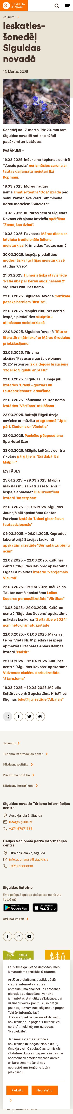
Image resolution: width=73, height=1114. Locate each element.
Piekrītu (17, 1090)
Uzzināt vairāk (13, 919)
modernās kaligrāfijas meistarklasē (34, 260)
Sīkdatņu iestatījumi (18, 785)
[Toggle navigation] (67, 5)
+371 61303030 (21, 866)
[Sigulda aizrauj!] (31, 5)
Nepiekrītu (45, 1090)
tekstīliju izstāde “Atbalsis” (41, 699)
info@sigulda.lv (20, 822)
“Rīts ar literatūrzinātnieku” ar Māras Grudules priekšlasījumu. (36, 338)
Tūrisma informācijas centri (23, 754)
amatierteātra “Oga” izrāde (37, 192)
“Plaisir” (22, 652)
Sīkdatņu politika (15, 764)
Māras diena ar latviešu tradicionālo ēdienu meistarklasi (35, 240)
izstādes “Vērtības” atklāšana (28, 406)
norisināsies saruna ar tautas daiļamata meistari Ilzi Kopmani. (35, 171)
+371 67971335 (21, 829)
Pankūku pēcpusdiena (44, 436)
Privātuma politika (16, 775)
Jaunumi (9, 17)
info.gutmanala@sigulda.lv (28, 859)
